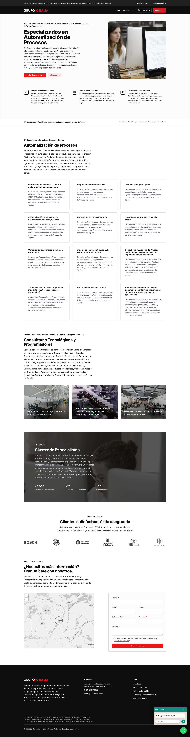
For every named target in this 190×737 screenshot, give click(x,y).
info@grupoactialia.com (93, 694)
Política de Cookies (140, 687)
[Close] (184, 709)
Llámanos (53, 75)
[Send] (183, 721)
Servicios (126, 10)
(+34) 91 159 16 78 (91, 690)
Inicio (118, 10)
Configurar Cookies (140, 698)
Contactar (158, 10)
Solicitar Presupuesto (34, 75)
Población (143, 617)
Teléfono (142, 607)
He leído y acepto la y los (135, 639)
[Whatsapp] (183, 730)
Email (114, 607)
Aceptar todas (142, 3)
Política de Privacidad (137, 638)
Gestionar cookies (159, 3)
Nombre (115, 598)
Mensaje (115, 626)
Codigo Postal (117, 617)
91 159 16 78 (145, 10)
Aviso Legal (137, 684)
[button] (58, 620)
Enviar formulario (137, 646)
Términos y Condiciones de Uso (145, 695)
